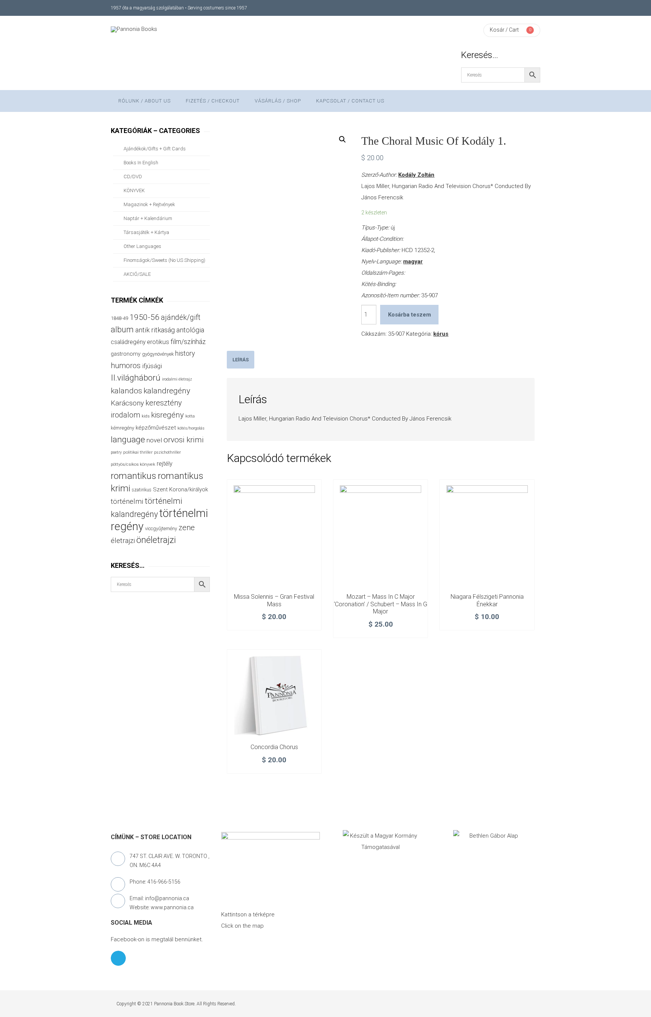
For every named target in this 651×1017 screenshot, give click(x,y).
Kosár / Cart (504, 30)
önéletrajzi (156, 540)
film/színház (188, 342)
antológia (190, 330)
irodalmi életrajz (177, 379)
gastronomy (126, 354)
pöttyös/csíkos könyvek (133, 464)
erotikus (158, 342)
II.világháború (135, 377)
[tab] (240, 360)
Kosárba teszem (409, 314)
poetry (116, 452)
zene (187, 527)
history (185, 353)
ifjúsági (152, 366)
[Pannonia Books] (134, 29)
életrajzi (123, 541)
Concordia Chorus (274, 747)
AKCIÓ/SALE (137, 274)
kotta (190, 416)
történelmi (127, 501)
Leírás (240, 359)
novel (154, 440)
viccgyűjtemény (161, 528)
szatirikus (141, 489)
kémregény (122, 428)
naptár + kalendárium (148, 218)
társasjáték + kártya (146, 232)
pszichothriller (167, 452)
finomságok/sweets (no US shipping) (164, 260)
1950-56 (144, 317)
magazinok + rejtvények (149, 204)
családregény (128, 342)
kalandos (126, 390)
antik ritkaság (155, 330)
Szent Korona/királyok (180, 489)
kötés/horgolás (191, 428)
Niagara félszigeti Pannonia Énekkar (487, 600)
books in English (141, 162)
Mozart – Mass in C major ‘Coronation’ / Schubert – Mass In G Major (380, 604)
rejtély (165, 463)
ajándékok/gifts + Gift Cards (155, 148)
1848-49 (119, 318)
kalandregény (167, 390)
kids (146, 416)
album (122, 329)
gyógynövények (158, 354)
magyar (413, 261)
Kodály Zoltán (416, 174)
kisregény (167, 414)
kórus (440, 333)
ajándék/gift (180, 317)
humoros (126, 365)
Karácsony (127, 403)
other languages (142, 246)
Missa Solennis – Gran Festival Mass (274, 600)
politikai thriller (138, 452)
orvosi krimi (184, 439)
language (128, 439)
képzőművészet (156, 427)
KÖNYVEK (134, 190)
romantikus (133, 475)
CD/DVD (133, 176)
